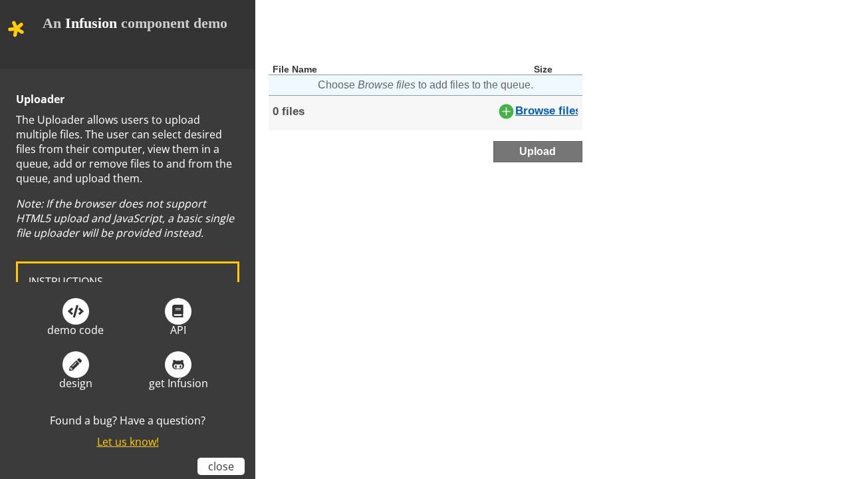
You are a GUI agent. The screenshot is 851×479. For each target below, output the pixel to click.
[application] (425, 69)
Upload (537, 151)
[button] (16, 29)
